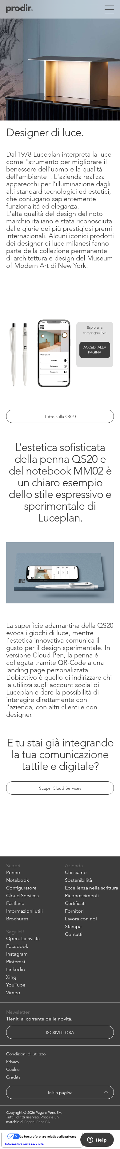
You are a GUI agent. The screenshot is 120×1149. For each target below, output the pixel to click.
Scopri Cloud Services (60, 788)
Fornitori (74, 911)
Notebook (17, 880)
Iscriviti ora (60, 1032)
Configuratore (21, 888)
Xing (11, 977)
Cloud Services (22, 895)
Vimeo (13, 992)
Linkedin (15, 969)
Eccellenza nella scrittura (91, 888)
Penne (13, 872)
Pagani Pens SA (37, 1121)
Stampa (73, 926)
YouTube (16, 985)
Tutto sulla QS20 (60, 416)
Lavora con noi (81, 919)
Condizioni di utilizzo (26, 1054)
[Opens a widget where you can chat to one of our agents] (97, 1140)
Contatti (73, 934)
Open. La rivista (23, 938)
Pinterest (15, 962)
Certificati (75, 903)
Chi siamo (76, 872)
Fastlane (15, 903)
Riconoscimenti (82, 895)
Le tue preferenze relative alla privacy (48, 1136)
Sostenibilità (78, 880)
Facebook (17, 946)
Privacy (12, 1061)
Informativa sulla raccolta (24, 1144)
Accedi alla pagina (94, 350)
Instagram (17, 954)
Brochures (17, 919)
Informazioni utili (24, 911)
